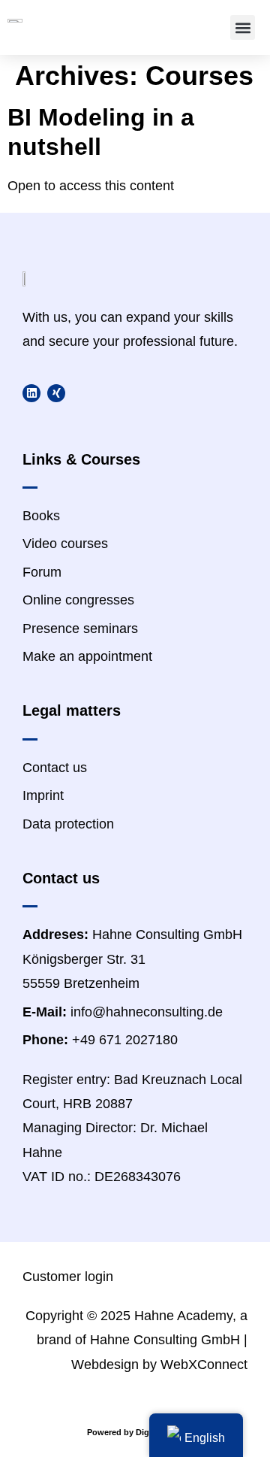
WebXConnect (204, 1364)
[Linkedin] (31, 393)
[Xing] (56, 393)
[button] (242, 27)
